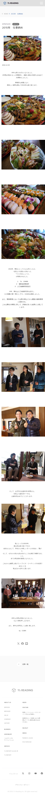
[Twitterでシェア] (18, 644)
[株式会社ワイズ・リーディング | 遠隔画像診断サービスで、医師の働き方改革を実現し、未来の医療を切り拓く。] (11, 3)
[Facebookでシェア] (22, 644)
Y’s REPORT (7, 755)
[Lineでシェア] (26, 644)
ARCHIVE (16, 24)
